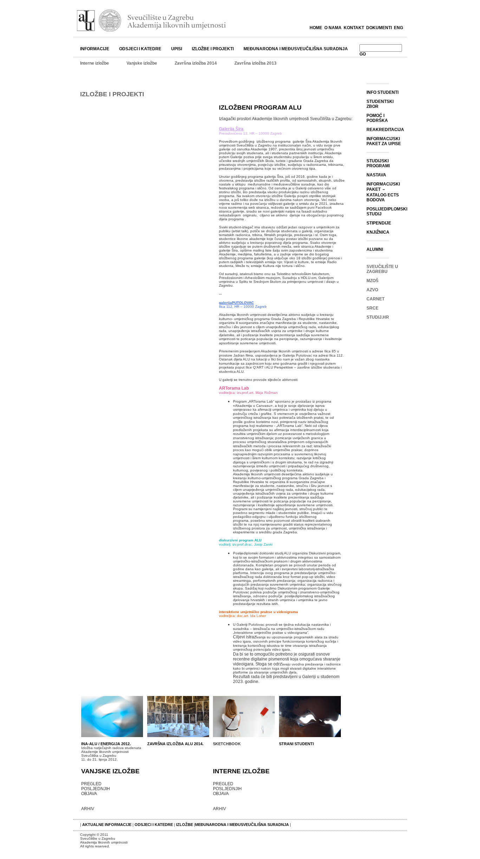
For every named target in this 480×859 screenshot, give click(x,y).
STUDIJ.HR (378, 317)
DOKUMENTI (379, 27)
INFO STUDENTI (382, 92)
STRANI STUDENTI (296, 744)
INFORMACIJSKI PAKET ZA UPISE (384, 141)
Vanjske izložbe (142, 63)
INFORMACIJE (94, 48)
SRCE (372, 308)
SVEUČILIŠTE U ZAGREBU (382, 269)
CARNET (375, 299)
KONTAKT (354, 27)
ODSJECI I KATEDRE (140, 48)
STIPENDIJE (379, 223)
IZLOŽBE (184, 824)
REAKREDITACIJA (385, 129)
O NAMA (333, 27)
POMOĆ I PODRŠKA (377, 118)
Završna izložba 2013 (255, 63)
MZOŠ (372, 280)
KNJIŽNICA (378, 232)
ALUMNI (375, 249)
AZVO (372, 289)
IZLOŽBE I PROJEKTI (213, 48)
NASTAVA (376, 175)
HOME (316, 27)
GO (362, 54)
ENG (398, 27)
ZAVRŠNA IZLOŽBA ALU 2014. (175, 744)
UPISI (176, 48)
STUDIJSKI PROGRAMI (378, 163)
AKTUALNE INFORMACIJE (107, 824)
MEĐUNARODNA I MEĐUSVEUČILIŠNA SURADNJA (296, 48)
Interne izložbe (94, 63)
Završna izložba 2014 (196, 63)
